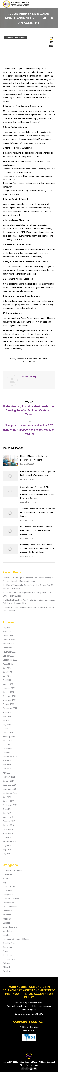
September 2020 (10, 793)
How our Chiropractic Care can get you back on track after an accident (37, 473)
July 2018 (7, 813)
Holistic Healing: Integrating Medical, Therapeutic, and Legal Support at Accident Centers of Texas (28, 579)
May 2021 (7, 769)
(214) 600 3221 (24, 1014)
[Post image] (10, 460)
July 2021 (7, 765)
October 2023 (8, 656)
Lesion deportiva (10, 927)
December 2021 (9, 745)
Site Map (34, 1065)
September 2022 (10, 708)
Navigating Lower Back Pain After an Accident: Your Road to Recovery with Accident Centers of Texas (37, 548)
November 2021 (9, 749)
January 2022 (8, 740)
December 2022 (9, 696)
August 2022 (8, 712)
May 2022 (7, 724)
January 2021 (8, 781)
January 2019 (8, 801)
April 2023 (7, 680)
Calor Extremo (9, 887)
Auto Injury (7, 874)
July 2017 (7, 849)
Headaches (7, 911)
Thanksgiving (8, 955)
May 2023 (7, 676)
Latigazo (6, 923)
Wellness (6, 963)
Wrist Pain (7, 971)
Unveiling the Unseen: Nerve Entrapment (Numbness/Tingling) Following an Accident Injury (37, 530)
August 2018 (8, 809)
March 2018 (8, 817)
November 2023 (9, 652)
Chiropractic (8, 895)
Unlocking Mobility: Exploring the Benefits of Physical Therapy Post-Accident (29, 609)
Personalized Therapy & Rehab (16, 939)
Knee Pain (7, 919)
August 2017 (8, 845)
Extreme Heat (8, 903)
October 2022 (8, 704)
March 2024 (8, 636)
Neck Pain (7, 935)
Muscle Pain (8, 931)
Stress (5, 951)
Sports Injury (8, 947)
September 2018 (10, 805)
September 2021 (10, 757)
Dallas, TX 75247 (29, 1030)
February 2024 (9, 640)
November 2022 (9, 700)
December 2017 (9, 829)
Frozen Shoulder (10, 907)
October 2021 (8, 753)
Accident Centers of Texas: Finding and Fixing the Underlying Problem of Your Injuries (37, 512)
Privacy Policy (25, 1065)
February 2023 (9, 688)
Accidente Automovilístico (15, 38)
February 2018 (9, 821)
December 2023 (9, 648)
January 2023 (8, 692)
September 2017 (10, 841)
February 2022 (9, 736)
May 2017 (7, 853)
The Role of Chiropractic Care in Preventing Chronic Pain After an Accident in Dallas (29, 587)
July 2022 (7, 716)
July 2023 (7, 668)
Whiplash (6, 967)
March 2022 (8, 732)
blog (4, 882)
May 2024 (7, 628)
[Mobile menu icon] (53, 4)
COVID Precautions (11, 899)
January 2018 (8, 825)
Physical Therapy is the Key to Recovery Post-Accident (33, 458)
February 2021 (9, 777)
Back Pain (7, 878)
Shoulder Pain (9, 943)
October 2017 (8, 837)
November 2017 (9, 833)
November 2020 (9, 789)
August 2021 (8, 761)
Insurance (7, 915)
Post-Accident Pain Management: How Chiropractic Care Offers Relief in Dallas (27, 594)
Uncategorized (9, 959)
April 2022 (7, 728)
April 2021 (7, 773)
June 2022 (7, 720)
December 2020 (9, 785)
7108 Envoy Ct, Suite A (29, 1027)
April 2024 (7, 632)
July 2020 (7, 797)
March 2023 (8, 684)
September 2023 (10, 660)
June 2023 (7, 672)
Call (16, 1014)
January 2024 (8, 644)
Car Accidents (9, 891)
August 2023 (8, 664)
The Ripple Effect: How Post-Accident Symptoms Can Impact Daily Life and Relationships (29, 601)
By (43, 359)
